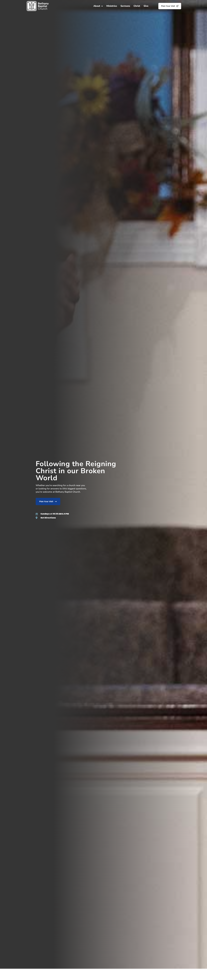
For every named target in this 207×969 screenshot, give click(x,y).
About (96, 6)
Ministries (111, 6)
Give (146, 6)
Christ (137, 6)
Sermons (125, 6)
